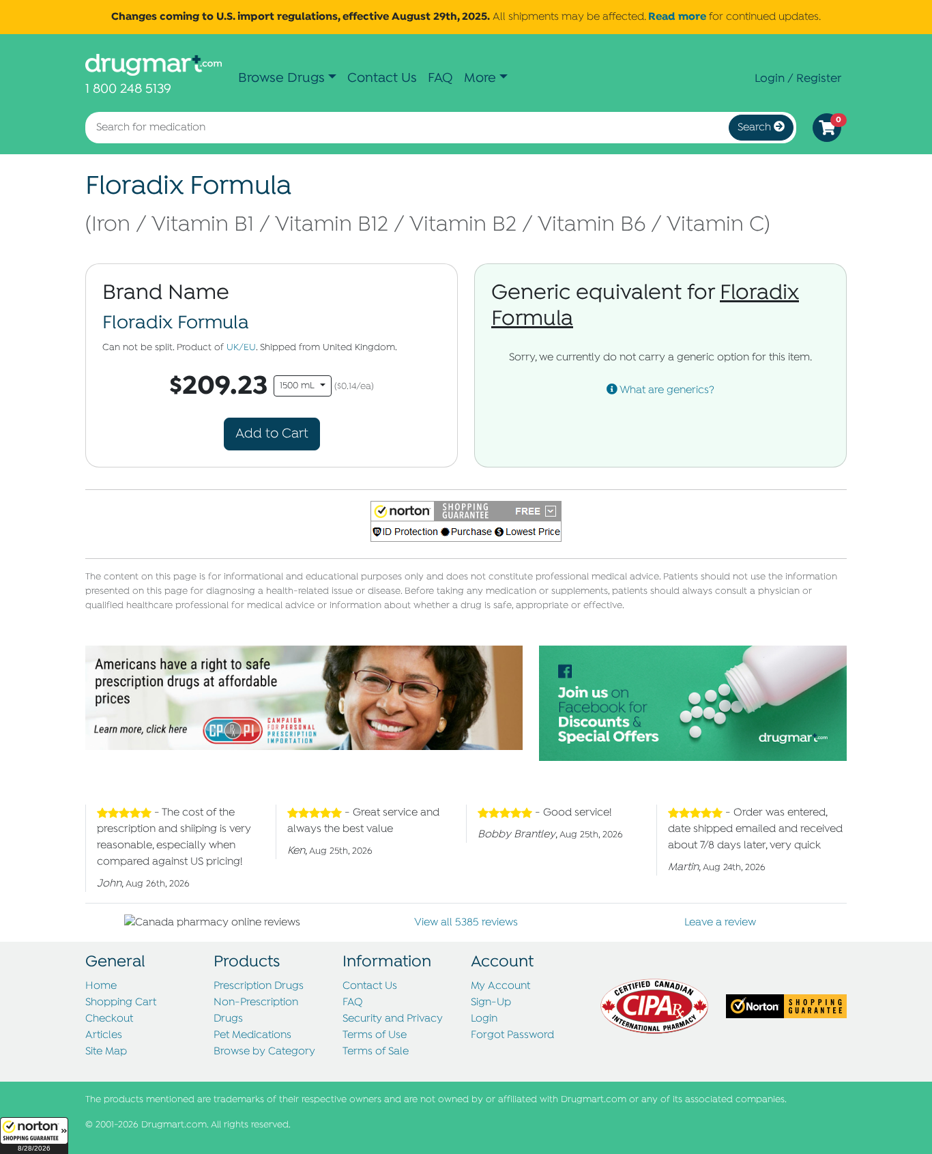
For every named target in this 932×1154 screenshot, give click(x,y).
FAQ (440, 78)
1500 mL (298, 386)
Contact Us (382, 78)
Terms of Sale (376, 1051)
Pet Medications (252, 1035)
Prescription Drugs (259, 986)
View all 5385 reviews (466, 922)
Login (484, 1019)
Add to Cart (271, 433)
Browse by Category (264, 1051)
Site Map (106, 1051)
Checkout (109, 1019)
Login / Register (798, 78)
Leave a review (720, 922)
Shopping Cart (120, 1002)
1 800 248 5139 (128, 89)
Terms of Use (375, 1035)
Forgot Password (512, 1035)
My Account (500, 986)
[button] (34, 1135)
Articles (103, 1035)
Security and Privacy (393, 1019)
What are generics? (665, 390)
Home (101, 986)
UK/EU (241, 348)
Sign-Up (491, 1002)
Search (756, 127)
